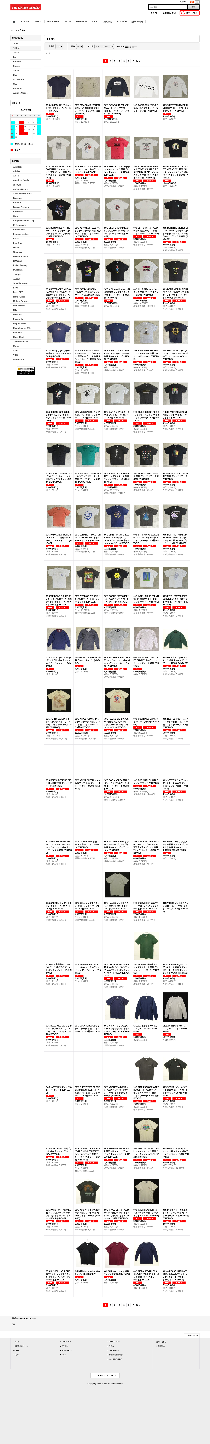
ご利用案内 (160, 1346)
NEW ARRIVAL (67, 1350)
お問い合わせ (161, 1342)
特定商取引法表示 (116, 1355)
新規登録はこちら (169, 13)
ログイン (154, 13)
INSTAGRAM (114, 1350)
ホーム (17, 1342)
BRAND (65, 1346)
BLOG (111, 1346)
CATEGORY (66, 1342)
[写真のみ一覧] (128, 46)
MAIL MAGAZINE (115, 1359)
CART (16, 1350)
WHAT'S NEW (114, 1342)
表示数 (52, 46)
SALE (64, 1355)
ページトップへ (193, 1335)
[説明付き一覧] (135, 46)
